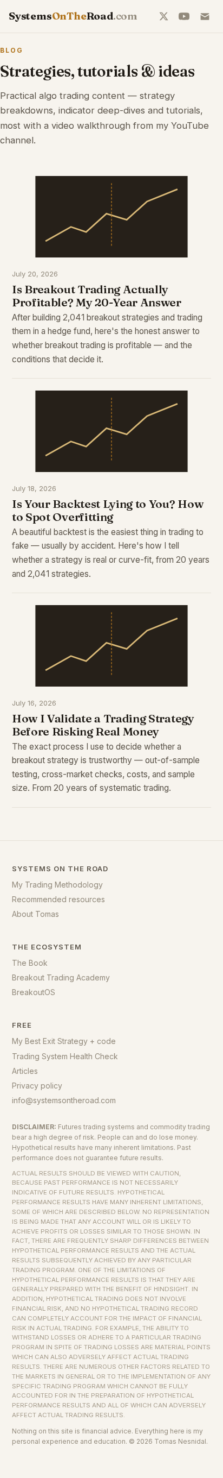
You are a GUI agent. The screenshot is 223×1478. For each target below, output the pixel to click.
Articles (25, 1071)
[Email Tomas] (204, 16)
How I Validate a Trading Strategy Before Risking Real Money (103, 724)
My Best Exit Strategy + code (64, 1041)
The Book (30, 962)
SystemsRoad (73, 15)
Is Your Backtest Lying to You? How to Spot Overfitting (107, 510)
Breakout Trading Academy (61, 977)
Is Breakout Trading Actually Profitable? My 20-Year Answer (96, 295)
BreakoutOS (33, 992)
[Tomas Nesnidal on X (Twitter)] (163, 16)
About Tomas (35, 914)
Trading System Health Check (65, 1056)
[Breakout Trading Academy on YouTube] (184, 16)
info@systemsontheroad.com (64, 1100)
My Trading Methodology (57, 884)
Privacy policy (37, 1085)
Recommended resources (58, 899)
